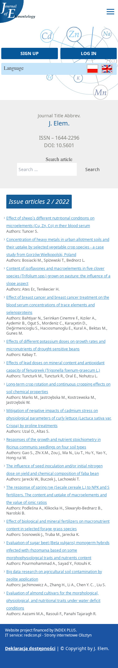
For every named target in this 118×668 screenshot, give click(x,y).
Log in (88, 53)
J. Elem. (101, 648)
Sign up (29, 53)
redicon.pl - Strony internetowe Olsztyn (58, 635)
